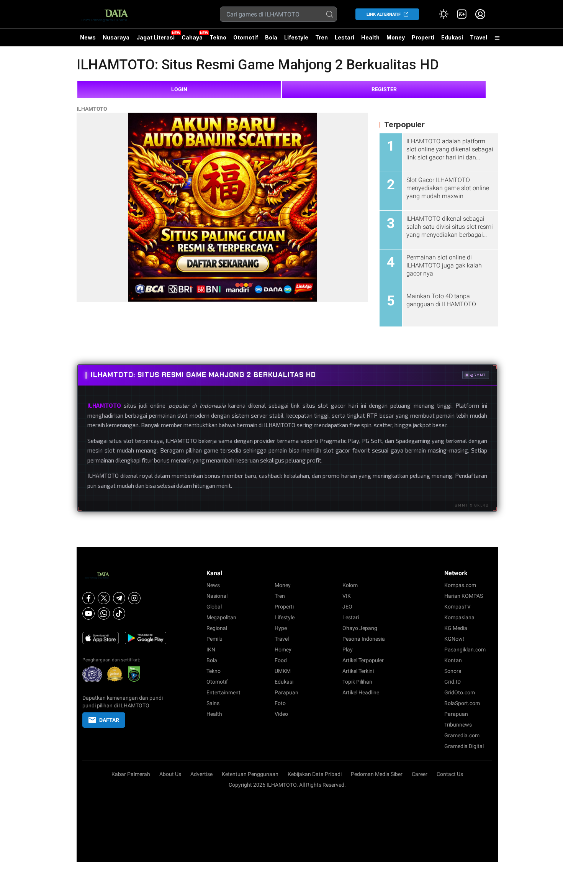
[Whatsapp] (104, 613)
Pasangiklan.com (465, 649)
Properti (423, 37)
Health (370, 37)
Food (281, 660)
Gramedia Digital (464, 746)
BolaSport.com (462, 703)
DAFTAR (109, 720)
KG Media (455, 628)
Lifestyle (296, 37)
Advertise (201, 774)
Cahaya (192, 37)
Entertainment (223, 692)
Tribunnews (458, 725)
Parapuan (286, 692)
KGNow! (454, 639)
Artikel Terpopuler (363, 660)
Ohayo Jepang (359, 628)
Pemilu (214, 639)
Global (214, 607)
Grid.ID (452, 682)
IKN (210, 649)
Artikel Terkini (358, 671)
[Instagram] (134, 598)
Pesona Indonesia (363, 639)
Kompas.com (460, 585)
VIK (346, 596)
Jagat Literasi (155, 37)
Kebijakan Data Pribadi (315, 774)
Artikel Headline (360, 692)
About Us (170, 774)
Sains (212, 703)
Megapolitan (221, 617)
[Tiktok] (119, 613)
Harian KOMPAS (463, 596)
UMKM (283, 671)
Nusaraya (116, 37)
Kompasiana (459, 617)
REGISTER (384, 89)
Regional (216, 628)
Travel (478, 37)
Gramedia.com (462, 735)
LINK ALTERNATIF (384, 14)
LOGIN (179, 89)
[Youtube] (88, 613)
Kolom (350, 585)
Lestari (344, 40)
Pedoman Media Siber (377, 774)
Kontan (453, 660)
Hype (281, 628)
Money (395, 37)
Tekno (217, 37)
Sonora (453, 671)
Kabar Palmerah (130, 774)
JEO (347, 607)
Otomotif (245, 37)
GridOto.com (459, 692)
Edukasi (452, 37)
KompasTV (457, 607)
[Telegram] (119, 598)
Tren (321, 37)
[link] (462, 14)
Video (281, 714)
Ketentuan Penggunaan (250, 774)
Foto (280, 703)
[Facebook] (88, 598)
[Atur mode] (443, 14)
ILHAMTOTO (92, 109)
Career (419, 774)
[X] (104, 598)
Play (347, 649)
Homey (283, 649)
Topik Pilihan (357, 682)
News (88, 37)
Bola (271, 37)
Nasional (216, 596)
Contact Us (450, 774)
